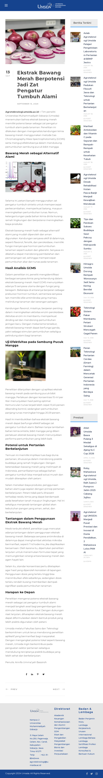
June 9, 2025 (88, 502)
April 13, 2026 (89, 458)
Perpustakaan (61, 754)
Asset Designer (88, 71)
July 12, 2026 (89, 338)
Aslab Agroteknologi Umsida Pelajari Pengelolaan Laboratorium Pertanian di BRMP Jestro (90, 48)
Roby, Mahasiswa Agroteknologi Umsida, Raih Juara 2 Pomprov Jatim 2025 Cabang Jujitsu (90, 483)
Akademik (59, 715)
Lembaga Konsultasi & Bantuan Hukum (87, 750)
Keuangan (59, 718)
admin (88, 561)
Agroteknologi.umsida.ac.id (22, 111)
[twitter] (91, 774)
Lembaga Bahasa (87, 738)
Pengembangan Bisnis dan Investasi (62, 747)
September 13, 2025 (27, 104)
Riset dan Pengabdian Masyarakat (60, 737)
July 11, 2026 (88, 400)
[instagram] (96, 774)
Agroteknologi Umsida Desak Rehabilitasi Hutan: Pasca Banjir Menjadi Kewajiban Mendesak (90, 189)
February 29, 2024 (88, 556)
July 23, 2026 (89, 297)
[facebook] (87, 774)
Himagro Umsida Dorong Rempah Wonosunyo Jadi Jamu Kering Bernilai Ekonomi (90, 279)
